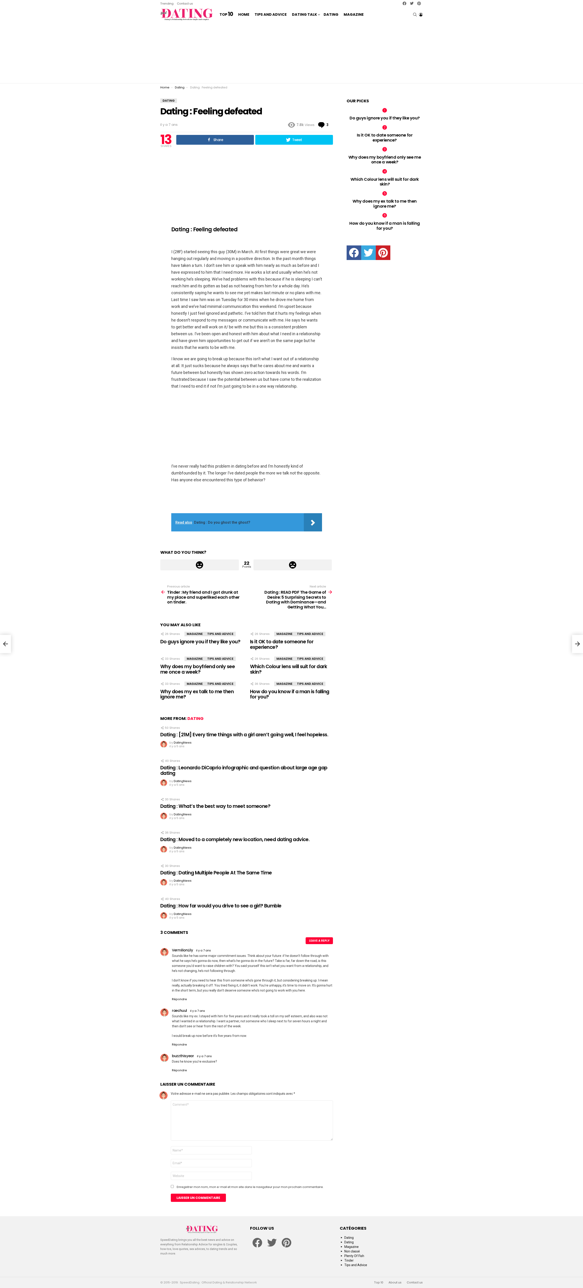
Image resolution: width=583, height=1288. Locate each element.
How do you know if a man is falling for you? (289, 694)
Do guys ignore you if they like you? (200, 641)
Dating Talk (304, 14)
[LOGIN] (421, 14)
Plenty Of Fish (354, 1256)
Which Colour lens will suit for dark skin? (288, 669)
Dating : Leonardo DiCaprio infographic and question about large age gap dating (243, 770)
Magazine (354, 14)
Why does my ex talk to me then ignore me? (197, 694)
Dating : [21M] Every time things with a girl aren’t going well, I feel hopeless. (244, 734)
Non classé (352, 1251)
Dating (331, 14)
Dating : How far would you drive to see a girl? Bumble (220, 905)
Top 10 (378, 1282)
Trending (167, 3)
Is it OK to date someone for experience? (281, 644)
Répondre (179, 999)
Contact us (185, 3)
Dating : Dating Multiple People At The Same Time (216, 872)
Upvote (199, 564)
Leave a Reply (319, 941)
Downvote (292, 564)
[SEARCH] (415, 14)
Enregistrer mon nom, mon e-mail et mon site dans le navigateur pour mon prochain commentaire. (250, 1187)
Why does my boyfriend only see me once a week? (197, 669)
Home (243, 14)
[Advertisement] (291, 52)
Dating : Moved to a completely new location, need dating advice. (234, 839)
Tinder (349, 1260)
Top (226, 14)
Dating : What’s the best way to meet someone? (215, 806)
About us (395, 1282)
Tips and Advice (271, 14)
